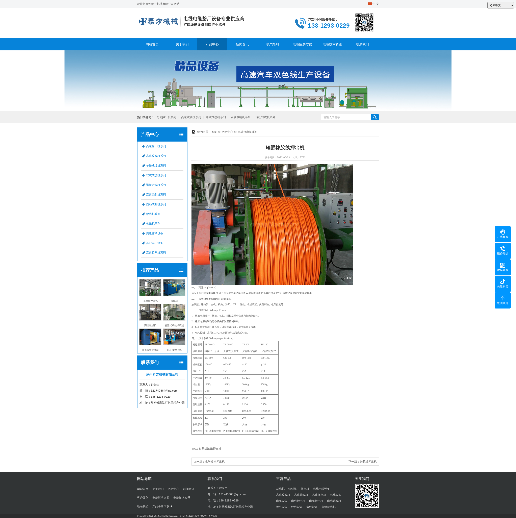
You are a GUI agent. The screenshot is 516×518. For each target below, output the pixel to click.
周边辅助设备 (154, 233)
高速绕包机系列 (156, 194)
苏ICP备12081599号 (189, 516)
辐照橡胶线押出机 (210, 448)
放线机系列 (153, 214)
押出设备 (281, 507)
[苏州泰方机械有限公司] (191, 21)
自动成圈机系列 (156, 204)
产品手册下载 (161, 506)
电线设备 (335, 494)
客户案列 (272, 44)
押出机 (305, 488)
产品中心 (212, 44)
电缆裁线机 (328, 507)
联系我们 (362, 44)
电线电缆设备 (321, 488)
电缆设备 (281, 500)
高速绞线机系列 (191, 117)
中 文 (375, 3)
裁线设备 (312, 507)
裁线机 (280, 488)
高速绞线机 (283, 494)
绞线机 (292, 488)
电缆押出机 (316, 500)
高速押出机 (319, 494)
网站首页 (152, 44)
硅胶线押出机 (368, 461)
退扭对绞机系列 (265, 117)
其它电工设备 (154, 243)
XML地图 (204, 516)
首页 (214, 131)
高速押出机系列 (166, 117)
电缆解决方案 (302, 44)
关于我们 (182, 44)
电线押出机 (298, 500)
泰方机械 (213, 516)
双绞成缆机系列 (241, 117)
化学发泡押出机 (215, 461)
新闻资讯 (242, 44)
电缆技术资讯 (332, 44)
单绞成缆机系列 (216, 117)
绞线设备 (297, 507)
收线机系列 (153, 223)
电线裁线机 (334, 500)
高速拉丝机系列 (156, 252)
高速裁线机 (301, 494)
